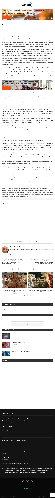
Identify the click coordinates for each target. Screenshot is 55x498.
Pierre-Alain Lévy (15, 246)
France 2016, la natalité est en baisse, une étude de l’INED (15, 463)
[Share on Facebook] (30, 31)
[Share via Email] (36, 31)
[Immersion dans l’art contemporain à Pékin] (14, 280)
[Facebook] (3, 431)
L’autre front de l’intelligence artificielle (21, 351)
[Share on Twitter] (31, 31)
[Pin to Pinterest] (33, 31)
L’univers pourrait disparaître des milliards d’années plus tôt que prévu (28, 334)
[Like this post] (29, 31)
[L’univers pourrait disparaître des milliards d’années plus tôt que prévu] (6, 336)
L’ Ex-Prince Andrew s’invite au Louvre (21, 342)
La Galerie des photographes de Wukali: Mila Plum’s (14, 440)
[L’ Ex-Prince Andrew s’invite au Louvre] (6, 345)
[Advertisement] (27, 386)
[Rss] (32, 481)
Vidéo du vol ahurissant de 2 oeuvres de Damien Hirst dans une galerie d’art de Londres (22, 451)
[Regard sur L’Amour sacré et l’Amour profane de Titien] (40, 280)
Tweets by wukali (5, 365)
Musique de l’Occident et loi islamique (11, 446)
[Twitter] (6, 431)
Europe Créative (5, 457)
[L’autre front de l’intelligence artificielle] (6, 353)
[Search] (52, 24)
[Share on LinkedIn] (34, 31)
